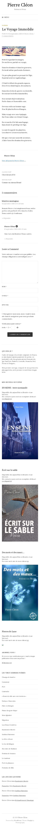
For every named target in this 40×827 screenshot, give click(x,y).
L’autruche (5, 691)
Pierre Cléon (20, 5)
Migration (5, 720)
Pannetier (5, 786)
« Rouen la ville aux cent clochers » (14, 696)
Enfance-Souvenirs (8, 701)
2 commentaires (7, 36)
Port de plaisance (8, 763)
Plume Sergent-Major (9, 710)
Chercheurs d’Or (8, 175)
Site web (5, 305)
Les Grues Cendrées (9, 725)
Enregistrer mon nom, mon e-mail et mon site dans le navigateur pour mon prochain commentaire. (18, 316)
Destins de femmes (8, 753)
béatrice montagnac (10, 201)
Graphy (29, 820)
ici (28, 561)
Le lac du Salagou (8, 744)
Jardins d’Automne (8, 734)
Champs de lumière (8, 677)
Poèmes (5, 25)
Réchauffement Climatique (24, 800)
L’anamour (5, 682)
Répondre (7, 218)
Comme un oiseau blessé (11, 183)
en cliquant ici (7, 399)
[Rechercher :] (36, 17)
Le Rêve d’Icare (7, 739)
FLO (3, 687)
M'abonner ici (7, 663)
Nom (4, 286)
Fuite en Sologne (8, 706)
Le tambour (6, 758)
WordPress (17, 820)
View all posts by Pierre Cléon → (14, 161)
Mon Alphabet (7, 715)
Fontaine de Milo (8, 768)
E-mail (5, 296)
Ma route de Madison (9, 749)
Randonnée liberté (8, 730)
